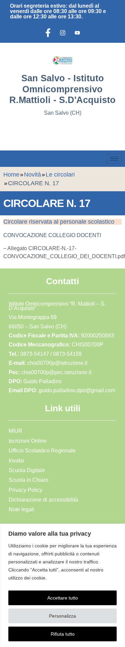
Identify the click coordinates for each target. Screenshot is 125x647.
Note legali (21, 509)
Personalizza (62, 616)
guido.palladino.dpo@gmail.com (77, 390)
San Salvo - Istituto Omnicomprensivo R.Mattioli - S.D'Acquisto (62, 89)
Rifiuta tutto (63, 634)
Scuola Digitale (27, 470)
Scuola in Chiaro (28, 480)
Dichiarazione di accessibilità (43, 500)
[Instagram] (63, 33)
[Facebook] (48, 33)
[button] (11, 132)
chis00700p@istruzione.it (57, 363)
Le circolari (60, 174)
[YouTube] (77, 33)
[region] (62, 585)
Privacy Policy (25, 490)
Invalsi (16, 460)
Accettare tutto (62, 598)
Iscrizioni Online (28, 441)
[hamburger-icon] (114, 159)
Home (11, 174)
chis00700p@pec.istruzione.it (56, 372)
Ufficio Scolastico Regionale (42, 450)
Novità (32, 174)
